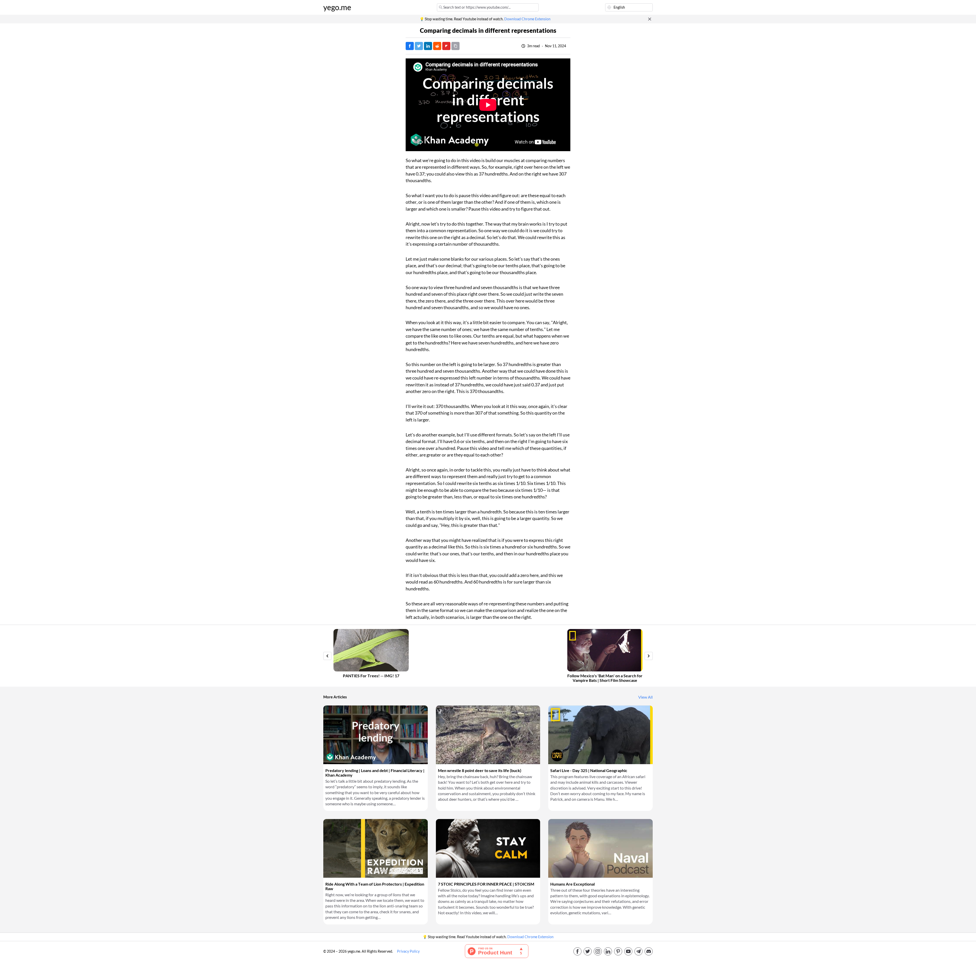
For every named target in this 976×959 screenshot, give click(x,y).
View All (645, 697)
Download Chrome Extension (527, 19)
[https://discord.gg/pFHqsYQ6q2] (649, 951)
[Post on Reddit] (437, 46)
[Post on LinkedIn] (428, 46)
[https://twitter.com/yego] (588, 951)
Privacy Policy (408, 951)
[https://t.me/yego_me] (638, 951)
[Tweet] (419, 46)
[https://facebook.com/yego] (577, 951)
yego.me (337, 7)
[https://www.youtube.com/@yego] (628, 951)
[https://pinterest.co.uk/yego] (618, 951)
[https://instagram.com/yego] (598, 951)
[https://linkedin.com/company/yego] (608, 951)
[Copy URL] (455, 46)
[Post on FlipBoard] (446, 46)
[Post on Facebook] (410, 46)
